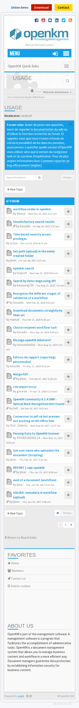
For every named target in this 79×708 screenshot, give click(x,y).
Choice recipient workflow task (35, 327)
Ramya (21, 214)
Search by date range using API (34, 281)
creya (13, 243)
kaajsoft (22, 273)
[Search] (39, 177)
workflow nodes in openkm (32, 209)
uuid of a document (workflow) (34, 480)
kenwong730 (25, 285)
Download (41, 7)
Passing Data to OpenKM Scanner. (36, 433)
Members (17, 571)
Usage (13, 107)
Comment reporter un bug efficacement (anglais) (38, 163)
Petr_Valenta (19, 425)
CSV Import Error (25, 387)
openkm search (23, 268)
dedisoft (26, 116)
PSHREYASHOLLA (28, 438)
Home (15, 563)
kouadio (25, 226)
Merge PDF (20, 374)
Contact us (18, 578)
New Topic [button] (16, 189)
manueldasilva (26, 345)
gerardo (22, 391)
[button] (71, 525)
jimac (13, 260)
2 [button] (65, 524)
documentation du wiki (48, 129)
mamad (14, 319)
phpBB (21, 696)
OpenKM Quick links (23, 66)
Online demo (19, 7)
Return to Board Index (22, 537)
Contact (63, 7)
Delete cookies (20, 586)
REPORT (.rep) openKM (28, 468)
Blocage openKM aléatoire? (32, 340)
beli (15, 408)
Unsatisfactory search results (34, 222)
